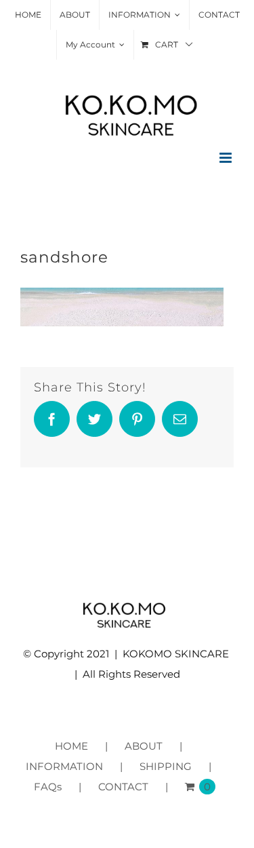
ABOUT (144, 745)
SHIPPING (166, 766)
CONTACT (123, 786)
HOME (71, 745)
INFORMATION (64, 766)
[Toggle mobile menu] (226, 158)
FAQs (48, 786)
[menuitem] (28, 15)
